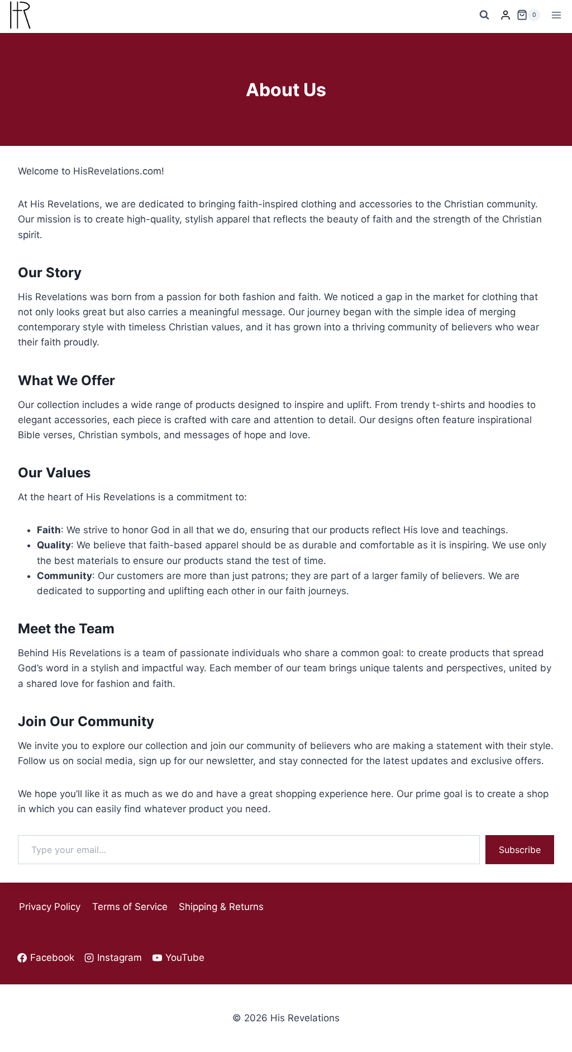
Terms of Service (130, 906)
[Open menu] (556, 14)
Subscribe (520, 849)
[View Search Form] (484, 15)
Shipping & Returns (221, 906)
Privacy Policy (49, 906)
